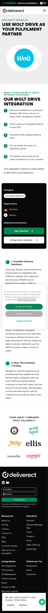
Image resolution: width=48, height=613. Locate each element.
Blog (4, 541)
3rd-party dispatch (14, 195)
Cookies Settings (24, 321)
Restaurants (31, 566)
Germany (13, 209)
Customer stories (9, 546)
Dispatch (30, 536)
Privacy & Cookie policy (26, 300)
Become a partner (10, 591)
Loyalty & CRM (8, 587)
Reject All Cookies (24, 314)
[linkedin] (3, 482)
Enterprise (31, 574)
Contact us (7, 533)
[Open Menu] (44, 11)
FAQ (4, 537)
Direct (29, 532)
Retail (4, 583)
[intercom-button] (42, 602)
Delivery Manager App (34, 526)
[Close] (43, 595)
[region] (24, 306)
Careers (5, 529)
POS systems (8, 570)
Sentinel (30, 520)
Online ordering (9, 578)
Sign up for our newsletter (8, 552)
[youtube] (7, 482)
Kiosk (28, 540)
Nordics (12, 215)
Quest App (31, 549)
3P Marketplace (9, 574)
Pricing (5, 524)
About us (6, 520)
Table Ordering (33, 545)
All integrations (9, 566)
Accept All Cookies (24, 307)
